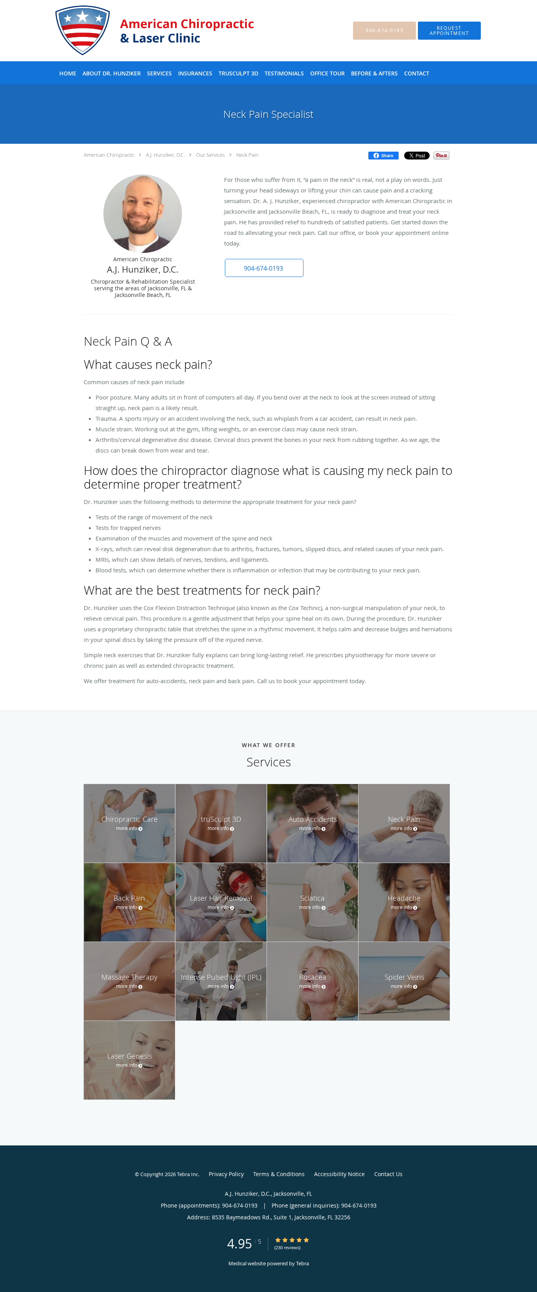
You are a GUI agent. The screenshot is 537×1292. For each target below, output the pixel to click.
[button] (449, 31)
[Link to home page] (146, 30)
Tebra (302, 1263)
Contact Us (388, 1174)
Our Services (210, 154)
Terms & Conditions (279, 1174)
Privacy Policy (226, 1174)
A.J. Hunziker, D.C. (165, 154)
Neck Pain (247, 154)
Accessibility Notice (339, 1174)
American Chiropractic (109, 154)
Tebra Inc (187, 1174)
